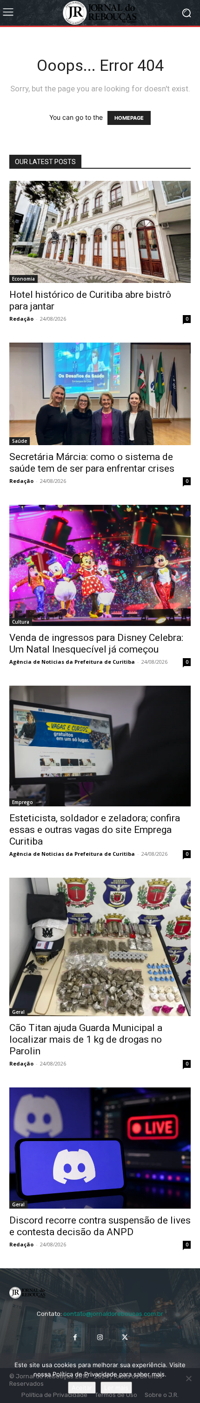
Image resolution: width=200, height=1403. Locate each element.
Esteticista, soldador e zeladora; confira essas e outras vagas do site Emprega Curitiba (94, 829)
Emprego (22, 802)
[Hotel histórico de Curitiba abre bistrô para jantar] (100, 232)
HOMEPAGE (129, 118)
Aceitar (82, 1387)
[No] (188, 1378)
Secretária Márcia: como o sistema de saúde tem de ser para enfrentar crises (91, 462)
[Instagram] (100, 1337)
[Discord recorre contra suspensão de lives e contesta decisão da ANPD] (100, 1148)
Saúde (19, 441)
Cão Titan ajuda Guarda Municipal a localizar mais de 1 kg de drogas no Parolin (85, 1039)
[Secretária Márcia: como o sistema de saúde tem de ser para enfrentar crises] (100, 394)
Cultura (20, 622)
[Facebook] (75, 1337)
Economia (23, 278)
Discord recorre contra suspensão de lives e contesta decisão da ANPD (100, 1226)
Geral (18, 1012)
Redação (21, 318)
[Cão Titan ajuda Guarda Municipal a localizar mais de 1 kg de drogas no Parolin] (100, 947)
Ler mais (116, 1387)
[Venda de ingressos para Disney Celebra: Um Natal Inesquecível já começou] (100, 565)
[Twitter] (125, 1337)
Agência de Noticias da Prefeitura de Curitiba (72, 661)
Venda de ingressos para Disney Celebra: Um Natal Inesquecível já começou (96, 643)
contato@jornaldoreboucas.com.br (113, 1313)
